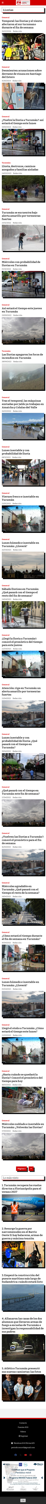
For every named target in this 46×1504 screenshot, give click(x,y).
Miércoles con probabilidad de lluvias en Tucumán (21, 263)
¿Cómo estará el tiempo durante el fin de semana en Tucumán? (22, 937)
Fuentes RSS (23, 1427)
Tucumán (6, 163)
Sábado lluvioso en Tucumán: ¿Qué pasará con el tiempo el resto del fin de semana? (20, 592)
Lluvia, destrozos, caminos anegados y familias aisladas (20, 168)
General (6, 17)
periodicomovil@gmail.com (23, 1447)
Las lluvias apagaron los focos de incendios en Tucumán (22, 356)
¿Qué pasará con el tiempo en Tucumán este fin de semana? (21, 792)
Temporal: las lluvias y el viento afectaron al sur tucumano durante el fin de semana (22, 24)
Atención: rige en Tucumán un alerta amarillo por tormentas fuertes (21, 691)
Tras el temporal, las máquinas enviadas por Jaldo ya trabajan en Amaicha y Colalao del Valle (23, 404)
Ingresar (24, 1436)
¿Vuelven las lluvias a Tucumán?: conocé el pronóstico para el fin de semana (23, 840)
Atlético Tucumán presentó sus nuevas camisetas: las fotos (21, 1370)
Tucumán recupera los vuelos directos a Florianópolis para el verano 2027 (22, 1188)
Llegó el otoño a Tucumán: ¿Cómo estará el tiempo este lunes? (23, 1030)
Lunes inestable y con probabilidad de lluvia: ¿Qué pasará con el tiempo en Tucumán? (19, 742)
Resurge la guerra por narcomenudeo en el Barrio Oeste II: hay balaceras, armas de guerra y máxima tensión (22, 1233)
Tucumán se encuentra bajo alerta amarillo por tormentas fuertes (21, 216)
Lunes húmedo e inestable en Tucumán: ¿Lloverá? (20, 544)
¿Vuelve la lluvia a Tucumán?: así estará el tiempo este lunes (23, 121)
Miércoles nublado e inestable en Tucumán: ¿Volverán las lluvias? (23, 1126)
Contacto (23, 1423)
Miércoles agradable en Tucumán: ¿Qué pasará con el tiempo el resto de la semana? (20, 889)
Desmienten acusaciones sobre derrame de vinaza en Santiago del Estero (22, 74)
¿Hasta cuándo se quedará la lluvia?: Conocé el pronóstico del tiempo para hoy (22, 1078)
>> (31, 1169)
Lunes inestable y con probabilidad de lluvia (16, 452)
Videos (23, 1432)
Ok (23, 1500)
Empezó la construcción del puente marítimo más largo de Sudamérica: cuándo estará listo (22, 1278)
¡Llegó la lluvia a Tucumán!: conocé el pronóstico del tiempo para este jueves (22, 642)
